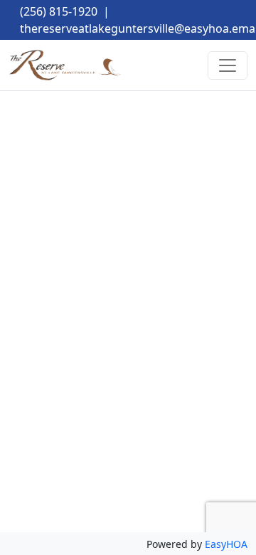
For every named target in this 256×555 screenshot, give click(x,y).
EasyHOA (226, 544)
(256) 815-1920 (58, 11)
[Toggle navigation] (227, 65)
